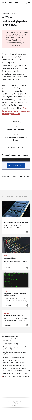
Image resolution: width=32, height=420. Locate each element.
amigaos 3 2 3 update (9, 357)
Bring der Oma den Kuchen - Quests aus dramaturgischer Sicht (16, 111)
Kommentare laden (16, 165)
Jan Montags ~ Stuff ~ (11, 3)
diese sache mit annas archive (12, 376)
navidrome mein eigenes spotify (12, 352)
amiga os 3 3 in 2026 (9, 365)
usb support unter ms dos (11, 373)
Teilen (15, 121)
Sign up (16, 403)
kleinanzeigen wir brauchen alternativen (15, 347)
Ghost (19, 405)
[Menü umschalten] (29, 3)
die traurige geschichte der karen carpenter (16, 339)
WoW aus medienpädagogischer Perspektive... (14, 21)
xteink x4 (6, 344)
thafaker (7, 13)
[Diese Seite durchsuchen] (25, 3)
